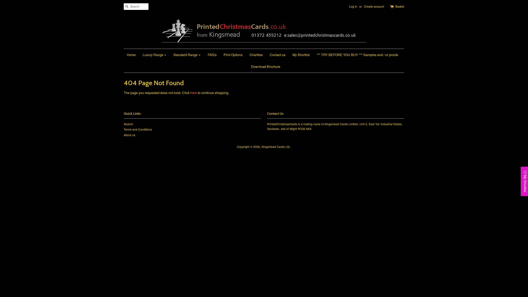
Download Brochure (265, 66)
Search (128, 124)
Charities (256, 54)
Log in (353, 6)
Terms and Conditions (138, 129)
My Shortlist (301, 54)
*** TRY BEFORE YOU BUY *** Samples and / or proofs (357, 54)
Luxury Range (153, 54)
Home (131, 54)
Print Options (233, 54)
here (193, 92)
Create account (374, 6)
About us (129, 135)
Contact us (277, 54)
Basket (399, 6)
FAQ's (212, 54)
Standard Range (185, 54)
